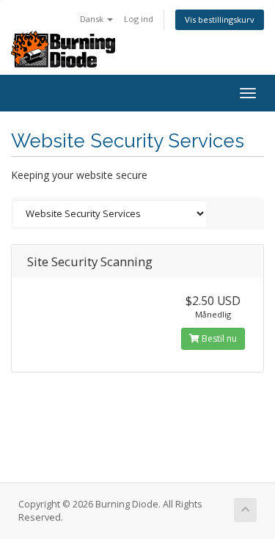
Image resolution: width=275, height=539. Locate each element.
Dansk (93, 18)
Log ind (138, 18)
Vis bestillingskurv (219, 19)
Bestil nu (218, 338)
